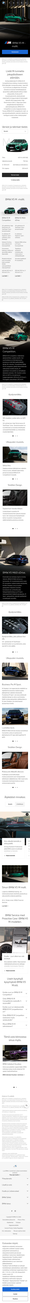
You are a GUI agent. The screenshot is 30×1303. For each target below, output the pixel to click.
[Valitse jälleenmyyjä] (22, 3)
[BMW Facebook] (12, 1211)
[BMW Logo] (3, 2)
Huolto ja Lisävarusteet (10, 1191)
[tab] (10, 804)
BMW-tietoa (6, 1204)
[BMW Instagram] (15, 1211)
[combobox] (26, 1105)
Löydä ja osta (7, 1185)
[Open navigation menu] (26, 3)
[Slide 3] (17, 436)
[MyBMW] (10, 3)
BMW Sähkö (6, 1197)
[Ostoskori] (14, 3)
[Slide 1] (13, 436)
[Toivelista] (18, 3)
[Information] (5, 63)
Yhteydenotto (7, 1179)
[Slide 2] (15, 436)
